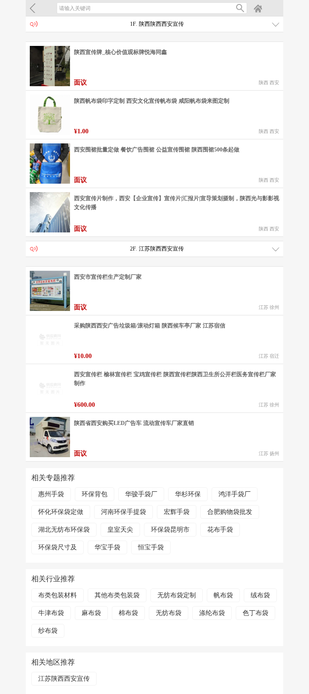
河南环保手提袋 (123, 511)
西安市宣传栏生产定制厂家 (108, 277)
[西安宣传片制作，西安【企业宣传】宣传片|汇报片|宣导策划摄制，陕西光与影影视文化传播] (50, 212)
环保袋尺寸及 (57, 547)
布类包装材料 (57, 595)
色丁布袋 (255, 612)
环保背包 (94, 494)
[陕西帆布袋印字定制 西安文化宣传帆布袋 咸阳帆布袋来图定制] (50, 115)
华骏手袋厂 (141, 494)
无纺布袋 (168, 612)
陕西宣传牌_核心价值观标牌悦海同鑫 (120, 52)
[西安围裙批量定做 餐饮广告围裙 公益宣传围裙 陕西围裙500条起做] (50, 163)
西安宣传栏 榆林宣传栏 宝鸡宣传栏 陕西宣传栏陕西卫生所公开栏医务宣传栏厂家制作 (175, 378)
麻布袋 (91, 612)
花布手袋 (220, 529)
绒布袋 (260, 595)
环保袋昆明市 (170, 529)
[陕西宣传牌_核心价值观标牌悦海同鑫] (50, 66)
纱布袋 (48, 630)
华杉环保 (188, 494)
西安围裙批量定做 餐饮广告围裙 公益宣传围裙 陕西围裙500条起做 (156, 150)
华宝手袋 (107, 547)
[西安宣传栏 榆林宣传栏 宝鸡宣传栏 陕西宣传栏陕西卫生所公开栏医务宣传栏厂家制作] (50, 388)
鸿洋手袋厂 (234, 494)
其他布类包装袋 (117, 595)
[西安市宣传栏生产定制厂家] (50, 291)
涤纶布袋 (212, 612)
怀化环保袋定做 (60, 511)
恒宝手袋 (151, 547)
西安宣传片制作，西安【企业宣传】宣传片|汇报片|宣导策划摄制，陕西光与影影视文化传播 (176, 202)
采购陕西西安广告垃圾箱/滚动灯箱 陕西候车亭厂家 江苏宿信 (149, 326)
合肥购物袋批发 (229, 511)
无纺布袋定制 (176, 595)
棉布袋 (128, 612)
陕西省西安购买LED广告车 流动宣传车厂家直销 (134, 423)
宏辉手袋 (177, 511)
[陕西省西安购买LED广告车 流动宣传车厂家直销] (50, 437)
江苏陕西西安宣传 (64, 678)
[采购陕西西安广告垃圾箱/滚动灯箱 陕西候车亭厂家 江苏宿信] (50, 339)
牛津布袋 (51, 612)
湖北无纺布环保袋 (64, 529)
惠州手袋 (51, 494)
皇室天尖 (120, 529)
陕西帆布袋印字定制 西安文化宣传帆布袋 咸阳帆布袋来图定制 (151, 101)
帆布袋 (223, 595)
